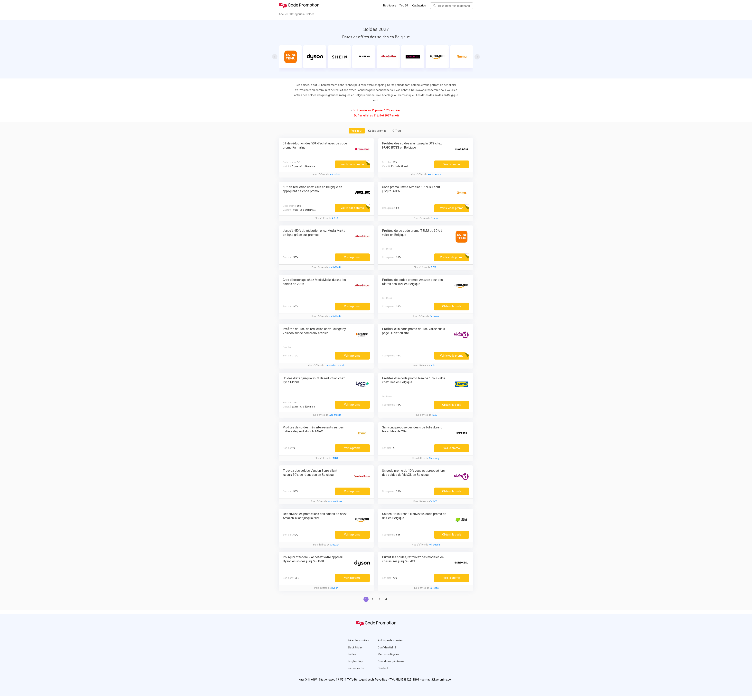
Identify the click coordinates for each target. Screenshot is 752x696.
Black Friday (355, 647)
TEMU (434, 267)
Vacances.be (356, 668)
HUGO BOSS (434, 174)
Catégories (419, 5)
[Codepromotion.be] (299, 6)
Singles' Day (355, 661)
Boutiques (389, 5)
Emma (434, 218)
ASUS (335, 218)
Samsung (434, 458)
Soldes (352, 654)
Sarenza (434, 588)
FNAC (335, 458)
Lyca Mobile (335, 415)
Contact (383, 668)
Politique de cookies (390, 640)
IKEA (434, 415)
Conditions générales (391, 661)
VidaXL (434, 365)
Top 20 (403, 5)
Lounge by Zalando (335, 365)
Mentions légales (388, 654)
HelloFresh (434, 544)
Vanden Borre (335, 501)
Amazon (434, 316)
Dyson (334, 588)
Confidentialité (387, 647)
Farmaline (335, 174)
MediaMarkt (335, 267)
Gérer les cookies (358, 640)
